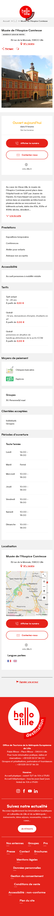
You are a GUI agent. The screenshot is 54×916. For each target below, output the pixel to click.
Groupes (33, 843)
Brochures (40, 851)
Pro (45, 843)
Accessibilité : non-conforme (27, 892)
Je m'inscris (27, 828)
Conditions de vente (27, 884)
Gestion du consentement (27, 876)
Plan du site (27, 900)
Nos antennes (15, 843)
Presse (11, 851)
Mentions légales (27, 860)
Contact (25, 851)
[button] (17, 48)
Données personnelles (27, 868)
